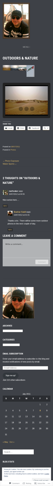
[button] (7, 67)
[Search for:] (18, 452)
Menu (26, 47)
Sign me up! (11, 375)
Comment (42, 262)
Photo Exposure (12, 161)
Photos (13, 150)
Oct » (11, 442)
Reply (5, 206)
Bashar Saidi (20, 212)
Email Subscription (13, 353)
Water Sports (8, 164)
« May (5, 442)
